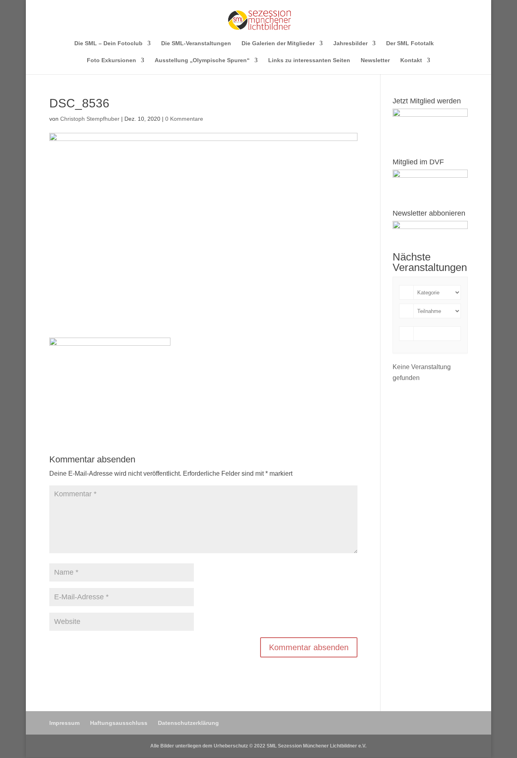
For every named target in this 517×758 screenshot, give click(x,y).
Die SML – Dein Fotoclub (108, 43)
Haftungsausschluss (118, 723)
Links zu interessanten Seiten (309, 60)
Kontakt (411, 60)
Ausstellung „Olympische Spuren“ (202, 60)
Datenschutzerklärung (188, 723)
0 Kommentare (184, 118)
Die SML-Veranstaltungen (196, 43)
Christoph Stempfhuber (90, 118)
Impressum (64, 723)
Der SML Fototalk (410, 43)
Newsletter (375, 60)
